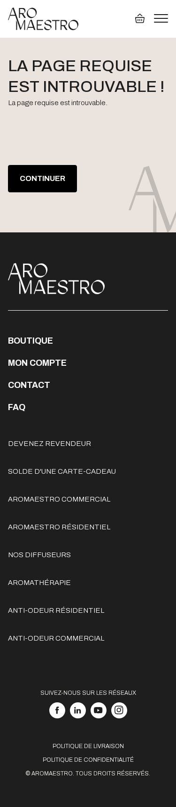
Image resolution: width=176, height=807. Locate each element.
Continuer (42, 178)
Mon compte (37, 363)
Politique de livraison (88, 746)
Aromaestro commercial (59, 499)
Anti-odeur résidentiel (56, 610)
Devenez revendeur (49, 443)
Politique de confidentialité (88, 760)
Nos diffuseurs (39, 555)
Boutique (30, 341)
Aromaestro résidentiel (59, 527)
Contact (29, 385)
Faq (16, 407)
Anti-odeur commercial (56, 638)
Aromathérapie (39, 582)
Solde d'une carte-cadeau (62, 471)
